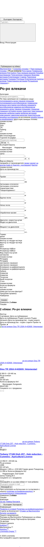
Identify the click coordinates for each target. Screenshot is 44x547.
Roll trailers (11, 73)
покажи (4, 300)
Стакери (23, 77)
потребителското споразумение (13, 493)
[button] (22, 54)
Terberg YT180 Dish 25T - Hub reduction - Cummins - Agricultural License (21, 455)
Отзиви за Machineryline (30, 511)
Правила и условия (8, 509)
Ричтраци (20, 79)
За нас (3, 502)
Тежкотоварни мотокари (17, 81)
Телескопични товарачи (21, 75)
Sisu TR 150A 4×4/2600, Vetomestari (18, 369)
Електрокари (13, 77)
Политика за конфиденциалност (30, 509)
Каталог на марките (8, 513)
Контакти (16, 502)
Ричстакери (27, 71)
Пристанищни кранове (26, 73)
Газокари (12, 79)
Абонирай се (6, 487)
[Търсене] (18, 33)
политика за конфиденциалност (20, 491)
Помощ (9, 502)
